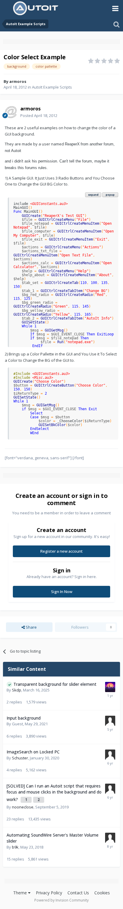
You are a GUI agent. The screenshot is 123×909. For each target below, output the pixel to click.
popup (110, 195)
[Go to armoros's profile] (11, 112)
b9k (15, 847)
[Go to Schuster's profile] (110, 755)
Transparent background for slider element (54, 684)
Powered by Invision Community (61, 900)
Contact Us (78, 893)
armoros (17, 81)
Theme (20, 893)
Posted (38, 115)
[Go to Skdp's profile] (110, 687)
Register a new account (61, 551)
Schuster (20, 758)
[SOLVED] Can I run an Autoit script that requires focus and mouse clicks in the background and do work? (54, 792)
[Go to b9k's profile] (110, 838)
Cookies (102, 893)
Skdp (16, 690)
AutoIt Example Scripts (52, 87)
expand (93, 195)
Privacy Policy (49, 893)
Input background (24, 718)
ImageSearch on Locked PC (33, 752)
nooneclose (22, 807)
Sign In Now (61, 591)
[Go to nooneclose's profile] (110, 789)
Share (31, 627)
